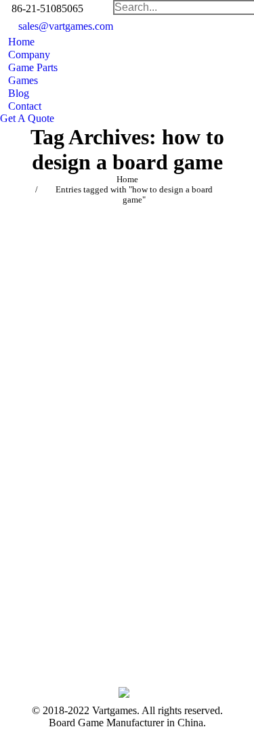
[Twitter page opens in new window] (135, 609)
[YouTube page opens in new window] (135, 629)
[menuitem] (17, 41)
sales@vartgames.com (65, 26)
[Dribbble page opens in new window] (114, 629)
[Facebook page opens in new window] (114, 609)
